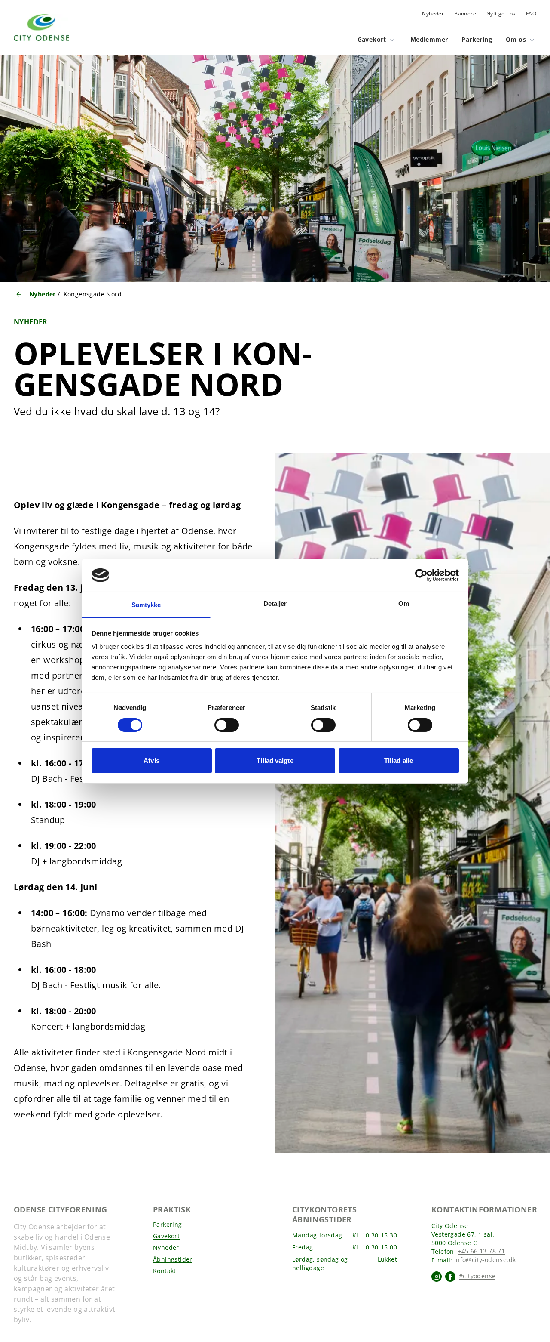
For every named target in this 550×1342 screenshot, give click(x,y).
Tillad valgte (275, 760)
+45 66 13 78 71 (481, 1251)
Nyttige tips (501, 13)
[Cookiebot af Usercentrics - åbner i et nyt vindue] (421, 575)
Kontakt (164, 1271)
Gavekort (372, 39)
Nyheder (433, 13)
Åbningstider (172, 1259)
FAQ (531, 13)
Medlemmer (429, 39)
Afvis (151, 760)
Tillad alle (398, 760)
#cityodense (477, 1276)
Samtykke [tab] (146, 604)
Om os (516, 39)
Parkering (476, 39)
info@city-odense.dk (485, 1260)
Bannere (465, 13)
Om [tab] (403, 603)
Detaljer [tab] (275, 603)
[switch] (226, 725)
